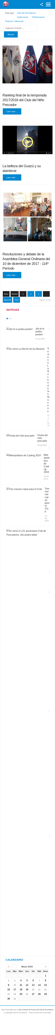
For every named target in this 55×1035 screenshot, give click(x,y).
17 (14, 989)
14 (39, 985)
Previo (13, 319)
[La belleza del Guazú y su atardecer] (27, 140)
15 (45, 985)
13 (33, 985)
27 (33, 994)
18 (21, 989)
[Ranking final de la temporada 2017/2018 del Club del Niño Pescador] (27, 65)
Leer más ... (12, 111)
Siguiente (7, 300)
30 (8, 998)
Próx (16, 319)
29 (45, 994)
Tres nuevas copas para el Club (47, 500)
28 (39, 994)
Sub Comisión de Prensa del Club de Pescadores (36, 1010)
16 (8, 989)
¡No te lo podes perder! (39, 331)
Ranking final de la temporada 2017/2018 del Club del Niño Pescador (24, 100)
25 (21, 994)
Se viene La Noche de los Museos (48, 379)
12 (27, 985)
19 (27, 989)
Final (17, 300)
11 (21, 985)
